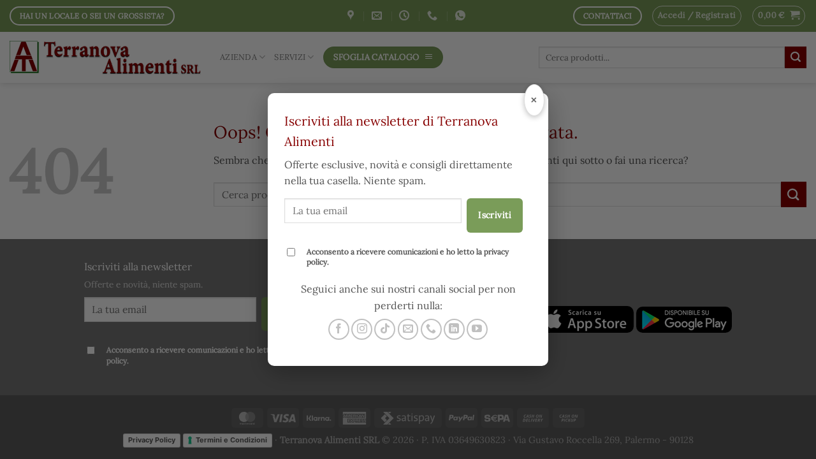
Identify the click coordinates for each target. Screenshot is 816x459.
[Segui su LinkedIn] (454, 329)
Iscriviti (494, 215)
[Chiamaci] (431, 329)
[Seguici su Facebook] (338, 329)
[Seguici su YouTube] (477, 329)
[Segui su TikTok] (384, 329)
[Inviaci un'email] (408, 329)
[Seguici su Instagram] (361, 329)
